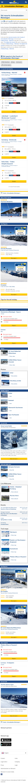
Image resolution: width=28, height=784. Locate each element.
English (6, 753)
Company (17, 761)
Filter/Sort (6, 62)
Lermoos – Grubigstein (7, 663)
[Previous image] (2, 210)
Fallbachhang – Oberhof (7, 40)
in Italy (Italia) (12, 286)
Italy (2, 331)
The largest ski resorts (9, 42)
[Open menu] (2, 2)
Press (2, 765)
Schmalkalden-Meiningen (6, 166)
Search (20, 62)
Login (16, 765)
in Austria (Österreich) (14, 250)
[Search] (26, 2)
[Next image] (26, 210)
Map (13, 62)
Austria (2, 313)
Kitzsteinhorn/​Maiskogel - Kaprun (11, 312)
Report (13, 325)
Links (16, 758)
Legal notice (4, 761)
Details (14, 111)
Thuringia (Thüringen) (13, 74)
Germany (6, 74)
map (9, 21)
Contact (3, 758)
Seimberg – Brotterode (9, 140)
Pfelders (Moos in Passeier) (9, 645)
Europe (3, 74)
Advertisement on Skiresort (8, 768)
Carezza (3, 329)
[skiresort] (14, 2)
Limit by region (7, 65)
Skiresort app (5, 736)
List (2, 21)
